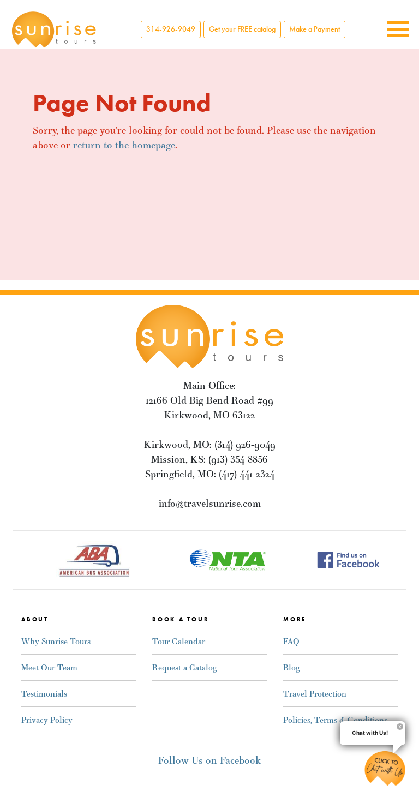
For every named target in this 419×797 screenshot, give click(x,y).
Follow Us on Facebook (209, 760)
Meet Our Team (49, 667)
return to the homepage (124, 145)
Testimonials (44, 693)
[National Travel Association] (228, 559)
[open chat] (384, 768)
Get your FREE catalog (242, 29)
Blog (291, 667)
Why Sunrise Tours (56, 641)
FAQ (291, 641)
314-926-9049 (170, 29)
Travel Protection (314, 693)
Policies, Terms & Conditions (335, 720)
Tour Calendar (178, 641)
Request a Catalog (184, 667)
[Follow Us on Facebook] (348, 559)
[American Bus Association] (94, 559)
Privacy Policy (47, 720)
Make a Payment (314, 29)
